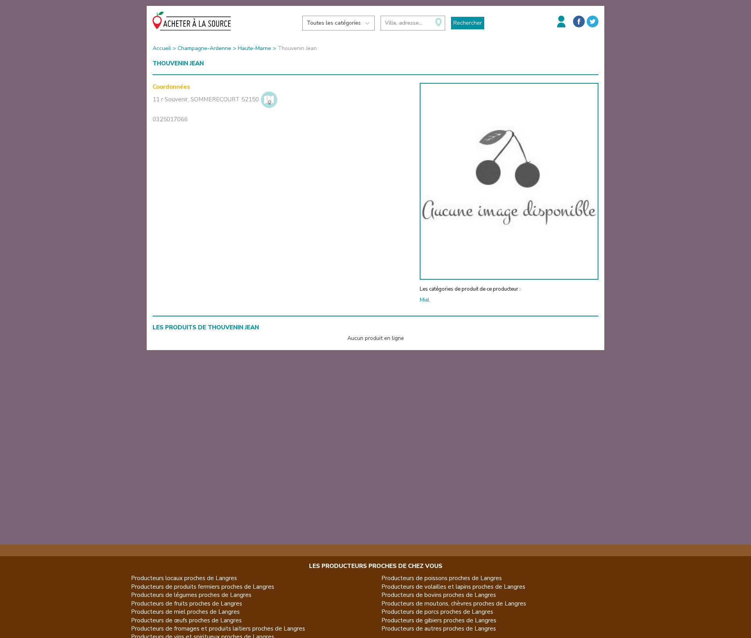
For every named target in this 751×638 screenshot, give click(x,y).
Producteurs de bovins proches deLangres (438, 595)
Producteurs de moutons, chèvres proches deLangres (453, 603)
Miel (424, 300)
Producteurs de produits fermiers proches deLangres (202, 587)
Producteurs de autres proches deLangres (438, 629)
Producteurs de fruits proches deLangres (186, 603)
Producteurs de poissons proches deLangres (441, 578)
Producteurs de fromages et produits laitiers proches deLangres (218, 629)
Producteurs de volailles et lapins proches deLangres (453, 587)
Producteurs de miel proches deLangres (185, 612)
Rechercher (467, 23)
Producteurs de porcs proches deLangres (437, 612)
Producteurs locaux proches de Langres (184, 578)
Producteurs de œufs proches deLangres (186, 620)
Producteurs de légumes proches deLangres (191, 595)
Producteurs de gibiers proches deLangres (438, 620)
